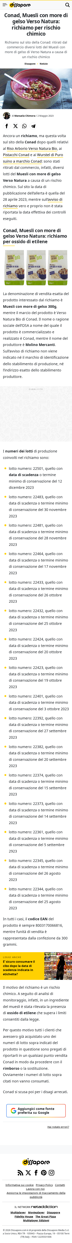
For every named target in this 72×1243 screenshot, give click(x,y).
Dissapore (30, 63)
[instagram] (51, 1172)
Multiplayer (18, 1212)
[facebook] (36, 1172)
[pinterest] (44, 1172)
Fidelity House (24, 1216)
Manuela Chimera (24, 115)
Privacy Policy (44, 1185)
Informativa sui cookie (20, 1185)
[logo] (19, 5)
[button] (6, 126)
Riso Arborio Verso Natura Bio (32, 148)
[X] (28, 1172)
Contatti (60, 1185)
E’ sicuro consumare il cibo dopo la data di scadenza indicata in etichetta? (19, 968)
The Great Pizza (45, 1216)
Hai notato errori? (58, 1127)
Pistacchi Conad (16, 154)
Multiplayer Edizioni (36, 1220)
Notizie (44, 63)
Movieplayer (36, 1212)
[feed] (20, 1172)
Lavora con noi (35, 1189)
